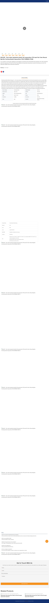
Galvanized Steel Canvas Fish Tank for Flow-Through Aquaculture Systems (36, 596)
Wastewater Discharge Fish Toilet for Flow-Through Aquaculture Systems (11, 596)
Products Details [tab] (24, 77)
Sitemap (26, 601)
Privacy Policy (31, 601)
